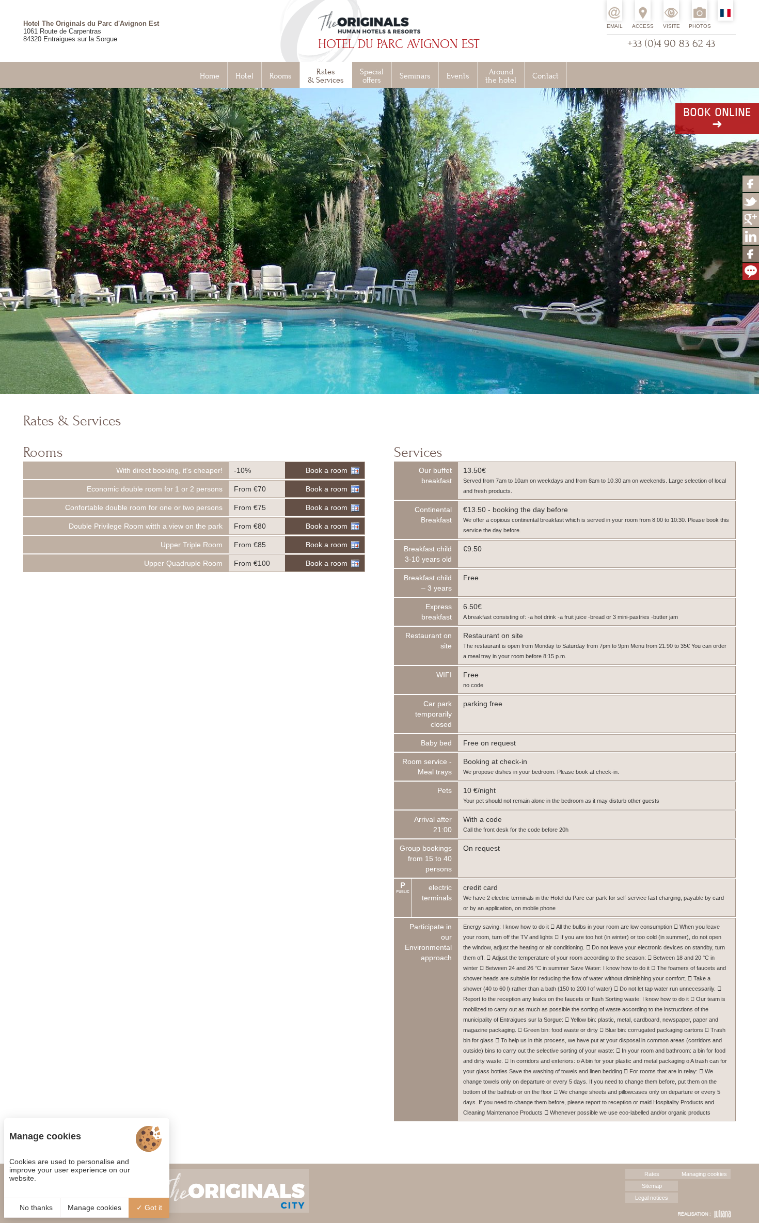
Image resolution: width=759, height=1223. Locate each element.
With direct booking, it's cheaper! (169, 470)
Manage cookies (94, 1207)
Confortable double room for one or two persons (144, 507)
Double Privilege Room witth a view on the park (146, 526)
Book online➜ (717, 119)
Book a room (326, 470)
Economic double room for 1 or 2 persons (155, 489)
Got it (152, 1207)
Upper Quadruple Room (183, 563)
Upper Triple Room (192, 545)
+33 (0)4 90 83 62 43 (671, 43)
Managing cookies (704, 1174)
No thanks (35, 1207)
